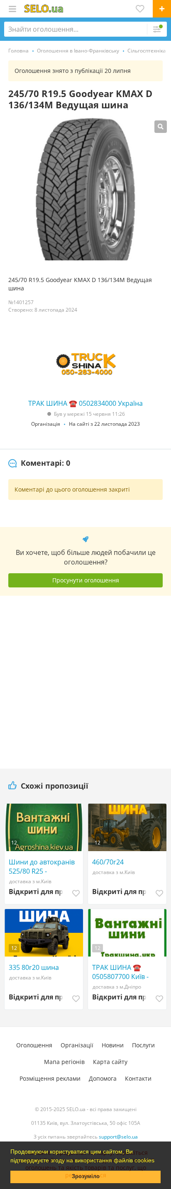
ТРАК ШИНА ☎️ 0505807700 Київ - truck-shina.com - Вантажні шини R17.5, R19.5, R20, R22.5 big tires (127, 972)
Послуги (143, 1045)
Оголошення (34, 1045)
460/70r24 (108, 862)
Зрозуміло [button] (86, 1176)
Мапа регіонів (64, 1062)
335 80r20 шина (34, 967)
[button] (157, 1161)
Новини (113, 1045)
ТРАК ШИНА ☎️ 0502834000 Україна (85, 403)
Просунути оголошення (85, 580)
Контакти (138, 1078)
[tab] (39, 463)
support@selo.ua (118, 1136)
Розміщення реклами (50, 1078)
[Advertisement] (85, 679)
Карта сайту (110, 1062)
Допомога (103, 1078)
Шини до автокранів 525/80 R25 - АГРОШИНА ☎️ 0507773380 (42, 866)
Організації (77, 1045)
